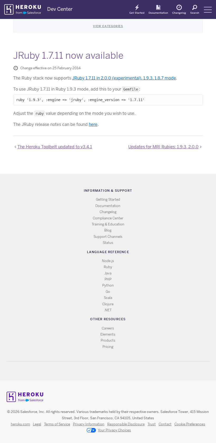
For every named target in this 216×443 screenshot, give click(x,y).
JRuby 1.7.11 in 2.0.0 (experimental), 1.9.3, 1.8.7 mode (124, 78)
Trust (152, 424)
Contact (165, 424)
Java (107, 273)
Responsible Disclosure (126, 424)
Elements (107, 334)
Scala (108, 298)
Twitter (103, 371)
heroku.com (20, 424)
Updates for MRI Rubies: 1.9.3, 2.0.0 (163, 147)
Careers (108, 328)
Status (108, 243)
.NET (108, 310)
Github (111, 371)
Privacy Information (88, 424)
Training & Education (108, 224)
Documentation (158, 12)
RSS (96, 371)
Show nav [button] (208, 10)
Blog (107, 230)
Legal (37, 424)
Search (194, 12)
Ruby (108, 267)
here (93, 124)
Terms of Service (57, 424)
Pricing (107, 347)
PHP (108, 279)
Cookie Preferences (189, 424)
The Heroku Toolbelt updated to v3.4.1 (54, 147)
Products (108, 340)
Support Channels (108, 237)
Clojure (108, 304)
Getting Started (108, 199)
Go (108, 292)
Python (108, 285)
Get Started (136, 12)
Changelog (179, 12)
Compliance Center (108, 218)
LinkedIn (118, 371)
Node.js (108, 261)
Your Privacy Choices (114, 430)
